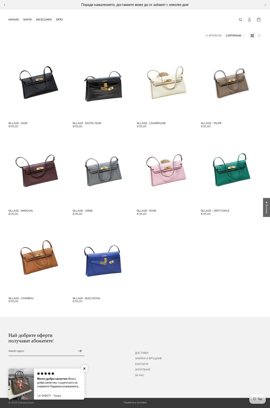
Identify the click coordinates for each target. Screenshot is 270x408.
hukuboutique (26, 402)
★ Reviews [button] (266, 207)
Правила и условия (135, 402)
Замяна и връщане (148, 358)
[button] (235, 35)
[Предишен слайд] (4, 4)
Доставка (141, 353)
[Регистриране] (80, 351)
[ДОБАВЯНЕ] (62, 113)
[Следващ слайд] (265, 4)
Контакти (141, 364)
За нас (139, 375)
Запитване (142, 369)
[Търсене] (240, 19)
